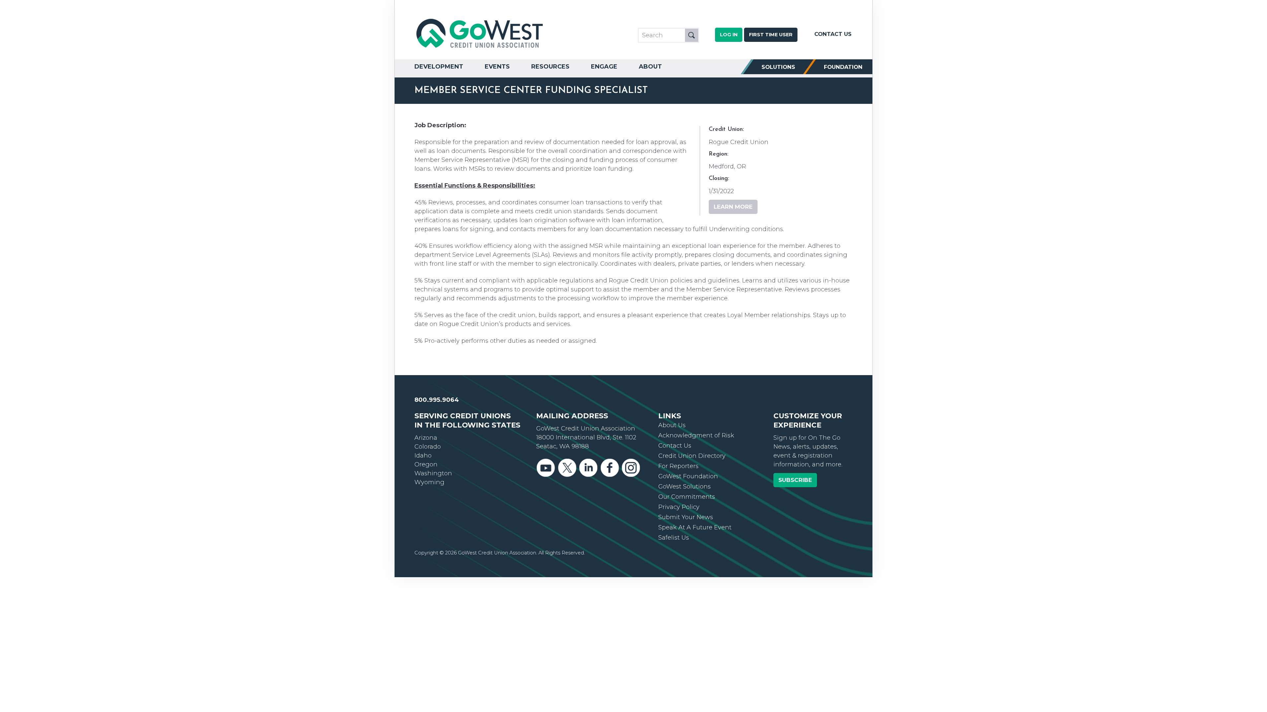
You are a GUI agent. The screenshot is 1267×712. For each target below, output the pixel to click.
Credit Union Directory (692, 456)
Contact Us (833, 34)
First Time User (771, 35)
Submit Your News (685, 517)
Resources (550, 66)
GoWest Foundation (688, 476)
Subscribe (795, 480)
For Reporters (678, 466)
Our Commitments (686, 496)
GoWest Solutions (684, 486)
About (650, 66)
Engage (604, 66)
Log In (728, 35)
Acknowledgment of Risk (696, 435)
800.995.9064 (436, 399)
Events (497, 66)
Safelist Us (673, 537)
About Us (672, 425)
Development (438, 66)
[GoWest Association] (480, 48)
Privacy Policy (678, 507)
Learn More (733, 206)
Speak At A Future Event (694, 527)
